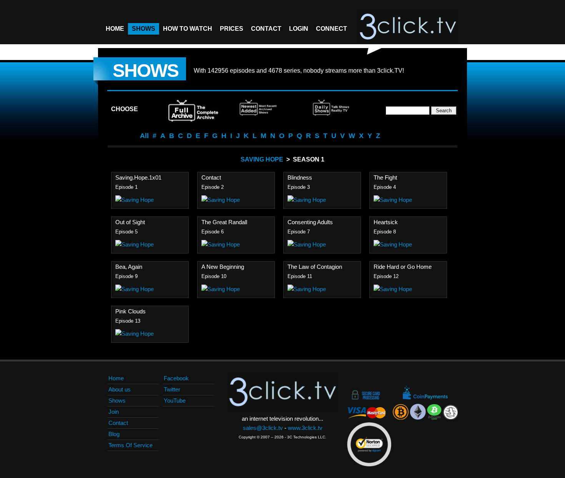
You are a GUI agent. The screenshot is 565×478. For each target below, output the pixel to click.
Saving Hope (262, 159)
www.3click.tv (305, 428)
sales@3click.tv (263, 428)
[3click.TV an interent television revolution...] (408, 27)
